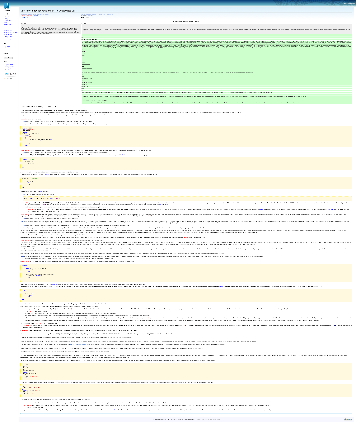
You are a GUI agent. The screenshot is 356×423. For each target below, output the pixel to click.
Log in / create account (349, 3)
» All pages (7, 46)
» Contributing (8, 34)
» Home (6, 13)
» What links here (8, 64)
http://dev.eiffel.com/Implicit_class (79, 344)
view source (45, 14)
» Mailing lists (7, 24)
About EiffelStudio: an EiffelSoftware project (211, 419)
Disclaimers (198, 419)
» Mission (6, 15)
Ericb (25, 194)
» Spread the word (9, 17)
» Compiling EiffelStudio (10, 32)
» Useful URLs (7, 40)
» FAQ (5, 22)
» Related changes (9, 66)
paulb (26, 407)
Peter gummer (25, 16)
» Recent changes (9, 48)
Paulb (82, 16)
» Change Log (8, 36)
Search (6, 53)
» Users (6, 50)
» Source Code (8, 30)
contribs (35, 16)
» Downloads (7, 20)
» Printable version (9, 70)
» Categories (7, 19)
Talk (30, 16)
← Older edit (24, 17)
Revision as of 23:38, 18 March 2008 (31, 14)
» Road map (7, 38)
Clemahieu (24, 119)
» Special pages (8, 68)
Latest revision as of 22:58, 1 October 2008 (93, 14)
